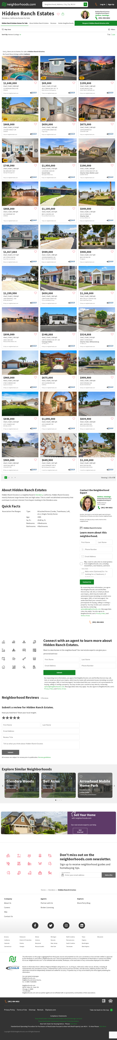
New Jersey (54, 943)
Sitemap (32, 1010)
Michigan (53, 937)
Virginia (84, 940)
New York (53, 946)
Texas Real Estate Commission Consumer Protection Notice (58, 1021)
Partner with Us (47, 903)
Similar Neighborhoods (66, 23)
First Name (85, 542)
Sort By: (5, 34)
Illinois (37, 937)
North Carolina (70, 937)
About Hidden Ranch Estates (39, 23)
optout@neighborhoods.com (91, 609)
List (113, 34)
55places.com (50, 1010)
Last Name (102, 542)
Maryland (38, 943)
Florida (22, 943)
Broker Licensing (47, 907)
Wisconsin (100, 937)
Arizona (6, 937)
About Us (7, 903)
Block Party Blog (83, 903)
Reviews (53, 23)
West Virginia (85, 946)
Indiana (37, 940)
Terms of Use (85, 616)
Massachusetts (39, 946)
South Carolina (70, 943)
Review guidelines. (44, 757)
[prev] (4, 68)
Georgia (22, 946)
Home (43, 890)
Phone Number (91, 549)
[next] (36, 68)
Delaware (22, 937)
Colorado (6, 943)
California (14, 18)
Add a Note (85, 568)
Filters (113, 29)
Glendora (39, 495)
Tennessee (69, 946)
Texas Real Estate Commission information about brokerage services (58, 1019)
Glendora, (5, 18)
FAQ (5, 912)
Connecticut (7, 946)
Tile (108, 34)
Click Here (73, 1024)
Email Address (90, 556)
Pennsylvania (70, 940)
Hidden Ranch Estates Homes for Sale (15, 23)
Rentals (40, 1010)
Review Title (8, 737)
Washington (85, 943)
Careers (7, 907)
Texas (83, 937)
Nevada (53, 940)
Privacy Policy (101, 613)
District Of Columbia (25, 940)
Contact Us (8, 916)
